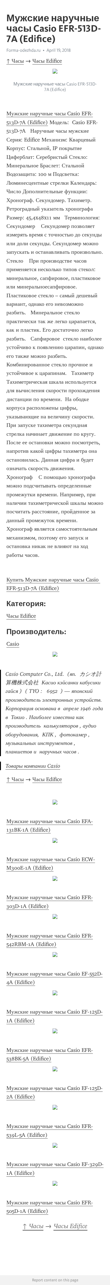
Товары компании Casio (33, 766)
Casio (12, 644)
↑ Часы (15, 61)
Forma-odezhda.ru (23, 50)
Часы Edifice (47, 61)
